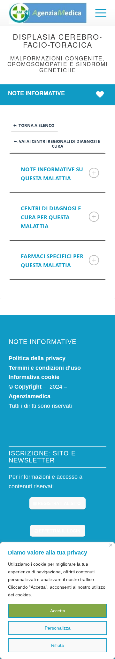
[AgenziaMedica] (48, 13)
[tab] (57, 173)
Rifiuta (57, 645)
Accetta (57, 610)
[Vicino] (110, 545)
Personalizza (58, 628)
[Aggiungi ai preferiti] (101, 94)
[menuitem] (97, 13)
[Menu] (97, 13)
